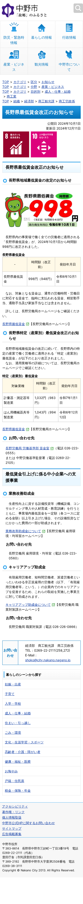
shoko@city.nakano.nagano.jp (48, 660)
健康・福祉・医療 (18, 761)
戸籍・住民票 (14, 781)
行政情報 (69, 37)
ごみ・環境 (13, 732)
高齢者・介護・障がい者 (22, 752)
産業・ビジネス (13, 67)
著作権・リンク (13, 812)
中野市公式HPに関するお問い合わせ (28, 823)
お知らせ (48, 82)
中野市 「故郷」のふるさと (41, 10)
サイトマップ (11, 828)
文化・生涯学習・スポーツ (24, 742)
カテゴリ (19, 82)
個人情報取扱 (11, 817)
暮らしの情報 (41, 37)
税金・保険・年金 (18, 790)
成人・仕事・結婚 (58, 91)
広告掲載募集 (11, 834)
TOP (5, 82)
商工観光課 (46, 101)
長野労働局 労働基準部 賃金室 (27, 448)
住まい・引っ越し (18, 723)
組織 (16, 101)
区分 (34, 82)
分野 (34, 87)
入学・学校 (13, 703)
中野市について (69, 67)
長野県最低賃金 (13, 324)
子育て (10, 694)
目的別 (35, 91)
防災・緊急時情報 (13, 40)
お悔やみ (11, 771)
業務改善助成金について (23, 531)
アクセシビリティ (15, 806)
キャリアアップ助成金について (28, 605)
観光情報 (41, 64)
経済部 (29, 101)
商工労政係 (67, 101)
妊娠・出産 (13, 684)
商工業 (11, 96)
